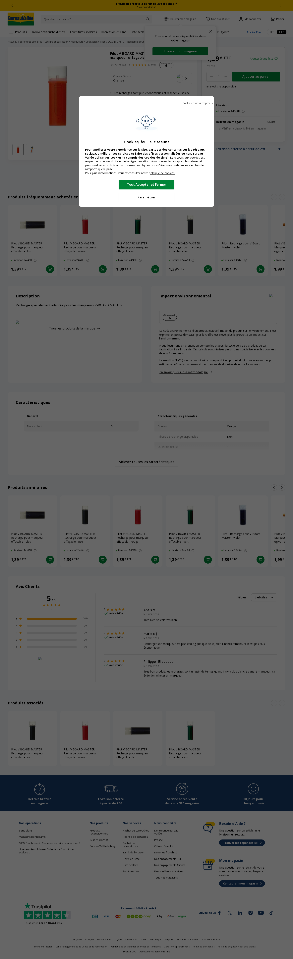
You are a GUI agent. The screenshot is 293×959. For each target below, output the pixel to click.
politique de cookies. (162, 173)
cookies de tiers (155, 157)
